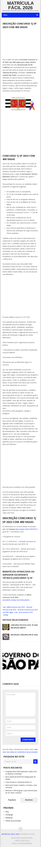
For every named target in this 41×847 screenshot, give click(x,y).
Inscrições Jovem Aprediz (22, 838)
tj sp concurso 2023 (26, 612)
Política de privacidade (13, 821)
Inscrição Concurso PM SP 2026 (24, 635)
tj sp (15, 612)
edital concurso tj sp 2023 (16, 607)
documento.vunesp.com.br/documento (16, 600)
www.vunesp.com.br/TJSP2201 (26, 529)
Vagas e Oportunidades (22, 843)
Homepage (9, 815)
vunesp (5, 615)
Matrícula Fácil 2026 (20, 5)
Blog (7, 812)
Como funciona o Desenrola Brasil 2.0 (18, 782)
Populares (12, 800)
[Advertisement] (21, 44)
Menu (5, 15)
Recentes (29, 800)
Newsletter (9, 818)
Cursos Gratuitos (22, 841)
